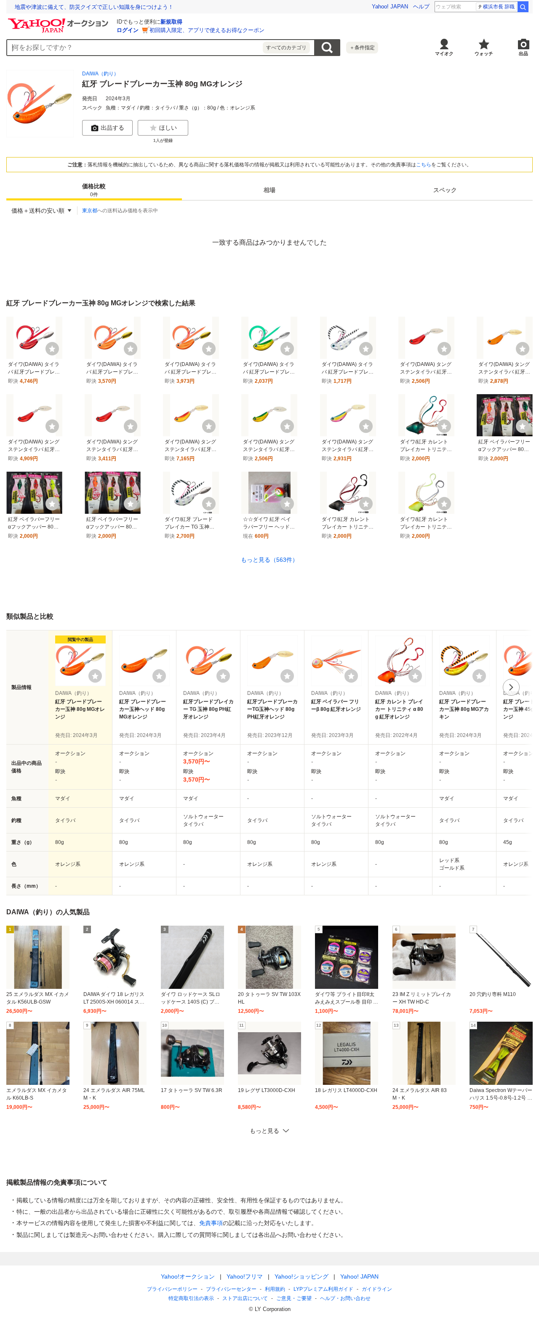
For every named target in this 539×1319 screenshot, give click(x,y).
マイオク (444, 53)
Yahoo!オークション (188, 1276)
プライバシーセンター (231, 1289)
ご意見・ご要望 (294, 1298)
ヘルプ (421, 6)
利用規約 (275, 1289)
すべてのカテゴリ (286, 48)
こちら (423, 165)
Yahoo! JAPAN (390, 6)
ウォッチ (484, 53)
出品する (112, 127)
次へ (511, 687)
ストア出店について (245, 1298)
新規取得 (171, 22)
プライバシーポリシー (172, 1289)
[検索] (523, 6)
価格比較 (94, 190)
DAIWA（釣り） (100, 74)
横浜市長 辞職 (499, 7)
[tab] (94, 190)
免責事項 (211, 1223)
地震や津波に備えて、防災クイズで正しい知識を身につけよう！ (94, 7)
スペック (445, 190)
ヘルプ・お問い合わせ (345, 1298)
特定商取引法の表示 (191, 1298)
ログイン (128, 30)
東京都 (89, 210)
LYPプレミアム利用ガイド (323, 1289)
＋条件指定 (362, 48)
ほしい (168, 127)
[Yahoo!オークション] (59, 20)
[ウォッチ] (52, 348)
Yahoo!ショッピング (301, 1276)
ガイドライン (377, 1289)
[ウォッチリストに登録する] (95, 676)
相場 (269, 190)
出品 (523, 53)
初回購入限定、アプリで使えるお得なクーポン (206, 30)
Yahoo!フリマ (245, 1276)
